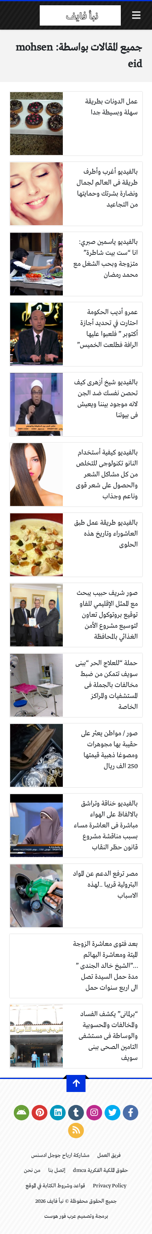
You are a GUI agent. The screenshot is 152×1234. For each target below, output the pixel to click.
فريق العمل (109, 1155)
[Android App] (22, 1112)
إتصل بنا (56, 1170)
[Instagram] (94, 1112)
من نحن (32, 1170)
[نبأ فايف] (80, 15)
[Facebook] (131, 1112)
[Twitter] (112, 1112)
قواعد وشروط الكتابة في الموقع (55, 1185)
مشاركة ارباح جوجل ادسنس (60, 1155)
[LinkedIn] (58, 1112)
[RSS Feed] (76, 1130)
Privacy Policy (109, 1185)
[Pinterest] (39, 1112)
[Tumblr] (76, 1112)
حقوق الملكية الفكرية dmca (100, 1170)
